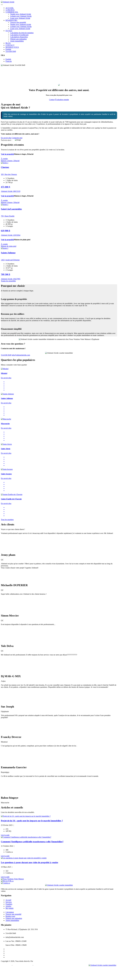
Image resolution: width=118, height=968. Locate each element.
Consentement (6, 965)
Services (9, 902)
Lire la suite (5, 835)
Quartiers (9, 904)
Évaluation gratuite (62, 100)
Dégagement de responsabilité (44, 965)
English (8, 49)
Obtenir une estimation (18, 39)
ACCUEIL (10, 8)
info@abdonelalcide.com (21, 355)
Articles (8, 906)
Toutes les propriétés (8, 281)
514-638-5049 (11, 51)
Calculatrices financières (19, 37)
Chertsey (5, 167)
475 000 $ (5, 187)
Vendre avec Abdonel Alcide (20, 14)
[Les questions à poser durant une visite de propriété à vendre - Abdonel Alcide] (59, 858)
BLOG (8, 43)
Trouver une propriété (18, 22)
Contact (52, 100)
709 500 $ (5, 274)
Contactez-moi (17, 138)
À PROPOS (10, 10)
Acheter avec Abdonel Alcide (21, 16)
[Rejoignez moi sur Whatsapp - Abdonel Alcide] (102, 965)
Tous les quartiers (7, 520)
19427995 (16, 279)
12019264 (16, 235)
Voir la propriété (7, 154)
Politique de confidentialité (22, 965)
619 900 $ (5, 230)
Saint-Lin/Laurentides (11, 209)
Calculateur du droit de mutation (22, 33)
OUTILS (9, 31)
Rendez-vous (10, 916)
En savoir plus (6, 138)
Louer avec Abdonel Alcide (20, 18)
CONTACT (10, 45)
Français (9, 61)
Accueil (8, 900)
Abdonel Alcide (7, 191)
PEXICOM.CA (39, 961)
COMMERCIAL (12, 12)
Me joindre (9, 908)
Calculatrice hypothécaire (19, 35)
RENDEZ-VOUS (12, 47)
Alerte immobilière (17, 41)
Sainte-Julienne (8, 253)
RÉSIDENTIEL (12, 20)
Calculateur (10, 912)
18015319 (16, 191)
